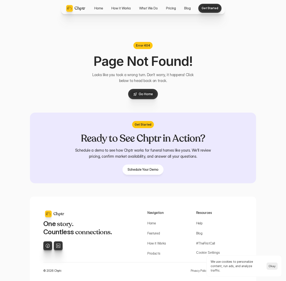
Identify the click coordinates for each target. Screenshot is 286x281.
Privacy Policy (199, 270)
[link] (143, 169)
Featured (153, 233)
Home (151, 223)
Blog (199, 233)
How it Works (156, 243)
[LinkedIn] (58, 245)
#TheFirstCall (205, 243)
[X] (47, 245)
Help (199, 223)
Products (153, 253)
